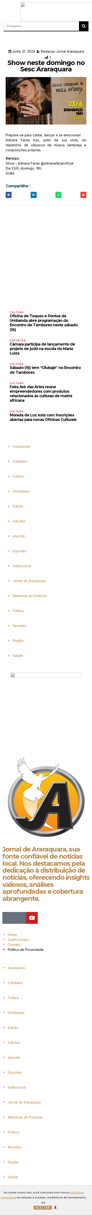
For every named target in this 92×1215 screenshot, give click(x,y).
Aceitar (42, 1208)
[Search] (83, 26)
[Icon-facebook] (8, 918)
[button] (5, 12)
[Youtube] (32, 918)
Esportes (18, 340)
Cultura (17, 312)
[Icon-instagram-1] (20, 918)
